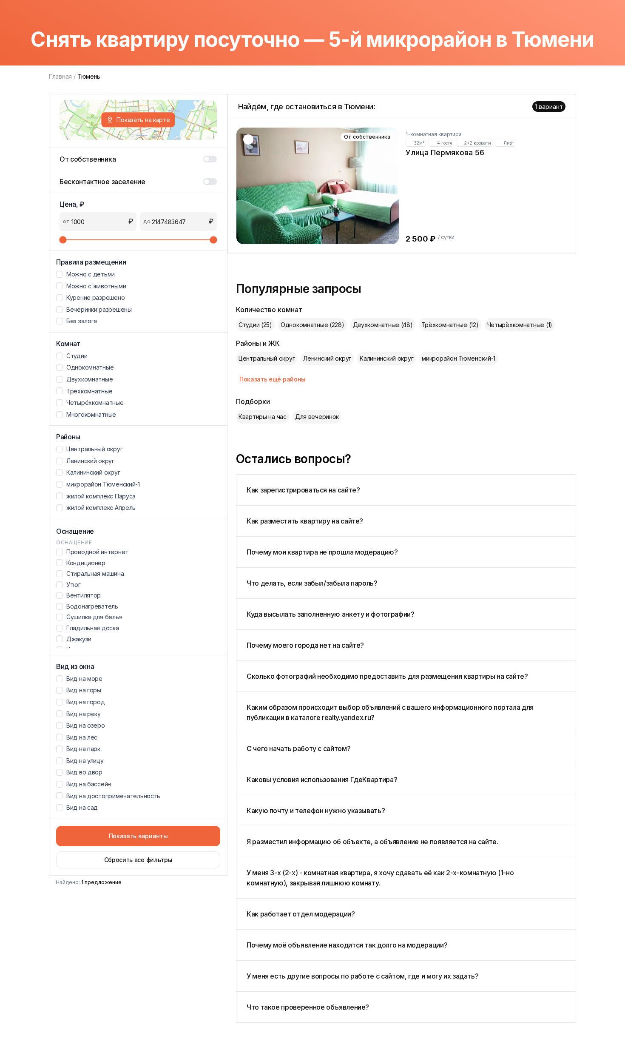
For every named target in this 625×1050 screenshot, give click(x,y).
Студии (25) (255, 324)
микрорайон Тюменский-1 (458, 358)
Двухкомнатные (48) (383, 324)
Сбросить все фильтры (138, 859)
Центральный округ (267, 358)
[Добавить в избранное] (248, 139)
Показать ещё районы (272, 379)
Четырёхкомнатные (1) (519, 324)
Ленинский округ (327, 358)
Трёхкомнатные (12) (450, 324)
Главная (60, 76)
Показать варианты (138, 835)
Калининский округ (386, 358)
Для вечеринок (317, 416)
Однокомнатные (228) (312, 324)
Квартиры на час (263, 416)
